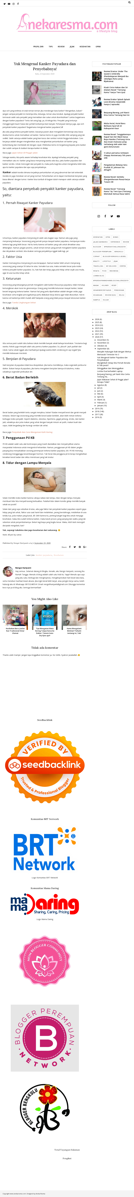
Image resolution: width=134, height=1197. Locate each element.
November (102, 342)
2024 (97, 325)
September (102, 348)
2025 (97, 322)
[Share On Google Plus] (85, 547)
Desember (102, 340)
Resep (114, 285)
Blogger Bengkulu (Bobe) (114, 256)
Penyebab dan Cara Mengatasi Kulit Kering (32, 432)
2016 (97, 417)
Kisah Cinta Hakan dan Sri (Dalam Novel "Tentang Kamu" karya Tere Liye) (116, 90)
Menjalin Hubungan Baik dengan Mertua (114, 351)
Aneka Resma (40, 1194)
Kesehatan (59, 555)
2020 (97, 337)
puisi (104, 271)
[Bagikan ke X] (75, 547)
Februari (101, 402)
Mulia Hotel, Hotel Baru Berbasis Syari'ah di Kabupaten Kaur (114, 126)
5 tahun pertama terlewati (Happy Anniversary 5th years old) (117, 155)
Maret (100, 399)
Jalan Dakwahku (100, 242)
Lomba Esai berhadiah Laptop (109, 371)
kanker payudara (44, 555)
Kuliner (105, 285)
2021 (97, 334)
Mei (99, 394)
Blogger (97, 247)
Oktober (101, 345)
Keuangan (97, 295)
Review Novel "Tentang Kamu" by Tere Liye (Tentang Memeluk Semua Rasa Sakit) (117, 191)
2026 (97, 319)
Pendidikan (119, 290)
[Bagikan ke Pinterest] (80, 547)
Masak (96, 285)
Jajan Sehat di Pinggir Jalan (25, 153)
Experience (115, 242)
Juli (98, 388)
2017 (97, 414)
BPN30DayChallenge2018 (115, 247)
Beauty (96, 261)
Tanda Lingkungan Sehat (24, 302)
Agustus (101, 385)
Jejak (116, 261)
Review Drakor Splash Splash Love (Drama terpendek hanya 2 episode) (117, 102)
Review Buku (110, 295)
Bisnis (115, 237)
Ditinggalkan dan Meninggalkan (110, 368)
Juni (99, 391)
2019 (97, 408)
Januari (100, 405)
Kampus (96, 300)
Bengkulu (119, 252)
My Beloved (111, 266)
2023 (97, 328)
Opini (108, 237)
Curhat (96, 256)
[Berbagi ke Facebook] (70, 547)
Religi (121, 295)
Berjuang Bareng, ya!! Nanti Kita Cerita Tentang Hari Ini (116, 113)
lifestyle (107, 261)
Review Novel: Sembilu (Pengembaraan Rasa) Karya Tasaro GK (117, 179)
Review (126, 242)
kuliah (106, 300)
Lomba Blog (98, 276)
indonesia (114, 271)
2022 (97, 331)
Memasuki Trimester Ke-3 (108, 354)
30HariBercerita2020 (102, 290)
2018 (97, 411)
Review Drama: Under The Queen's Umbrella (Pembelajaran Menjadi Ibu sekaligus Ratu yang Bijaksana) (116, 76)
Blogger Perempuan (102, 252)
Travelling (98, 266)
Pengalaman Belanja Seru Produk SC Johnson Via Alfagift (115, 167)
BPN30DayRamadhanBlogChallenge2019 (111, 280)
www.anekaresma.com (18, 1194)
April (99, 397)
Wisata (96, 271)
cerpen (123, 266)
